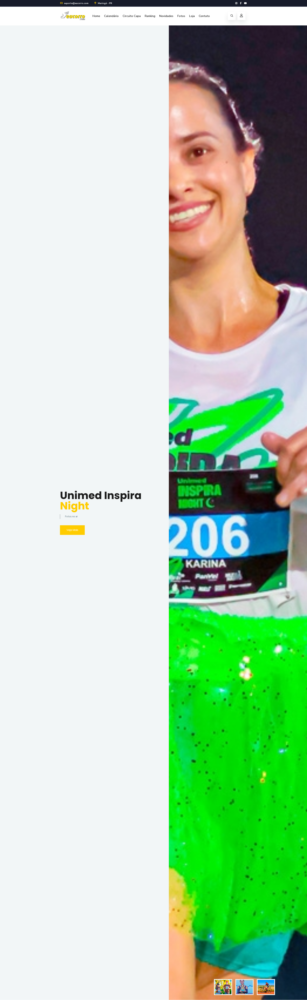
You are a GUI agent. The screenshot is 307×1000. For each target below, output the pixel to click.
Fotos (181, 16)
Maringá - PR (104, 3)
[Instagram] (236, 3)
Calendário (111, 16)
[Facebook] (241, 3)
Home (96, 16)
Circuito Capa (132, 16)
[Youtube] (245, 3)
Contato (204, 16)
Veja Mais (72, 530)
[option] (153, 512)
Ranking (150, 16)
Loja (192, 16)
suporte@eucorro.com (75, 3)
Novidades (166, 16)
